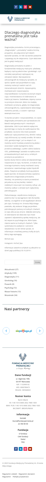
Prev (6, 330)
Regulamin (6, 477)
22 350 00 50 (23, 424)
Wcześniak (9, 295)
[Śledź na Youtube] (30, 7)
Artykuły (8, 273)
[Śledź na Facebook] (16, 7)
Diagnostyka (10, 276)
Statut (23, 439)
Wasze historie (11, 291)
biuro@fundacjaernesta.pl (23, 421)
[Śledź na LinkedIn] (21, 7)
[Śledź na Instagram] (25, 7)
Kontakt (23, 418)
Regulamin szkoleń (9, 474)
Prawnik (8, 284)
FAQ (23, 442)
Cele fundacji (23, 436)
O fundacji (23, 434)
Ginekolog (9, 280)
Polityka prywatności (21, 477)
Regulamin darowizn (27, 474)
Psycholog (9, 288)
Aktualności (10, 269)
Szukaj (37, 262)
